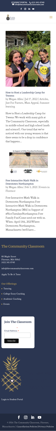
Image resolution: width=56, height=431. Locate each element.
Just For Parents (14, 103)
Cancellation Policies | (27, 426)
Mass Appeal (31, 103)
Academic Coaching (12, 298)
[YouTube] (33, 10)
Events (6, 304)
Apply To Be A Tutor (11, 274)
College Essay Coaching (14, 293)
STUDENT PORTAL (19, 2)
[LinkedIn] (29, 10)
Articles (43, 99)
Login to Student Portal (12, 399)
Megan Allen (16, 99)
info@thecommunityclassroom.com (17, 268)
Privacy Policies (46, 426)
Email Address (11, 330)
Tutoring (7, 288)
